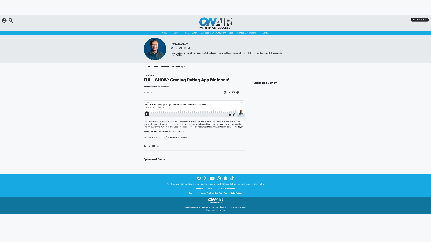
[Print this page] (237, 92)
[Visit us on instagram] (185, 48)
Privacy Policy (206, 207)
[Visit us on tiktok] (189, 48)
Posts (155, 67)
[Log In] (4, 20)
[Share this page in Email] (233, 92)
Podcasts (165, 33)
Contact (266, 33)
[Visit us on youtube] (180, 48)
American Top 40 (179, 67)
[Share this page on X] (229, 92)
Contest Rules (195, 207)
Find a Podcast (236, 193)
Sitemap (187, 207)
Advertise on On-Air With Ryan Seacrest (217, 33)
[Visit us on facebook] (172, 48)
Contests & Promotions (246, 33)
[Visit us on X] (176, 48)
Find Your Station (419, 20)
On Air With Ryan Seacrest (177, 137)
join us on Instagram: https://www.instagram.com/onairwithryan (216, 127)
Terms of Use (233, 207)
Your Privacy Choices (218, 207)
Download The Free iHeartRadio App (212, 193)
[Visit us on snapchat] (225, 178)
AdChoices (242, 207)
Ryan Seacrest (179, 44)
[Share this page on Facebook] (224, 92)
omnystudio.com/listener (158, 131)
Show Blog (211, 189)
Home (147, 67)
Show (176, 33)
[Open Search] (11, 20)
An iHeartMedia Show (226, 189)
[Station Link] (215, 23)
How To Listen (191, 33)
